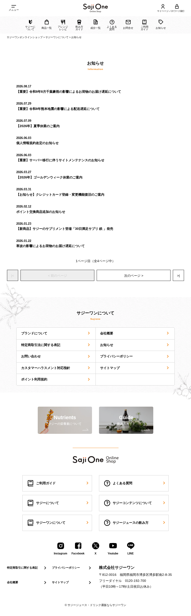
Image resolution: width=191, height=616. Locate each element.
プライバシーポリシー (116, 356)
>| (178, 275)
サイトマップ (110, 368)
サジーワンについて (56, 37)
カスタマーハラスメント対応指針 (45, 368)
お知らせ (106, 345)
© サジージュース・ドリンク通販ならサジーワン (95, 605)
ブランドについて (34, 333)
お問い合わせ (31, 356)
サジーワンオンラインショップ (25, 37)
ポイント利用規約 (34, 379)
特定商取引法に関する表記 (40, 345)
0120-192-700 (135, 581)
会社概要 (106, 333)
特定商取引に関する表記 (22, 567)
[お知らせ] (95, 8)
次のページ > (133, 275)
